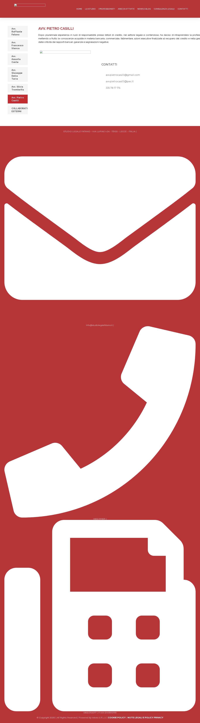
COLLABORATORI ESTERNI (20, 110)
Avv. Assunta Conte (16, 59)
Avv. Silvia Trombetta (18, 88)
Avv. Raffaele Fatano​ (17, 32)
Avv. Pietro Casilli (18, 99)
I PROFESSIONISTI (107, 9)
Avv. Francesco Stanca (17, 45)
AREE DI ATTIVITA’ (126, 9)
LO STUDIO (90, 9)
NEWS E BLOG (144, 9)
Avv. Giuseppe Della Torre (17, 74)
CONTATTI (183, 9)
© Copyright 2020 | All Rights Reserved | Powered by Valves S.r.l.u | (72, 717)
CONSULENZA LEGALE (164, 9)
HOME (79, 9)
